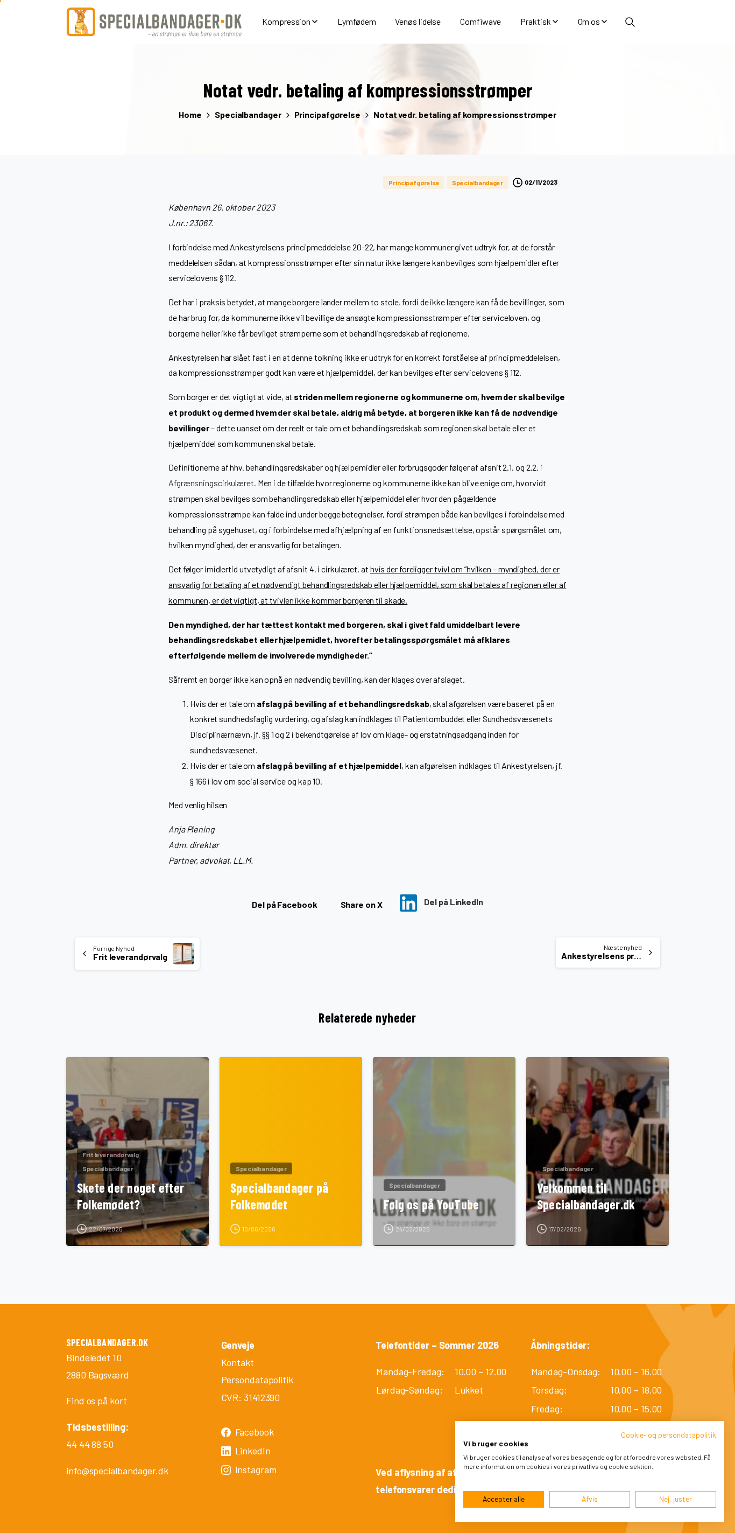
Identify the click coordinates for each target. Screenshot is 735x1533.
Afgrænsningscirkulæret (211, 483)
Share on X (362, 904)
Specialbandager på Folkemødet (279, 1196)
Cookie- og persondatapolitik (668, 1434)
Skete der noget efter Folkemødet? (130, 1196)
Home (190, 114)
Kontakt (237, 1362)
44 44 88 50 (90, 1444)
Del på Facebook (284, 904)
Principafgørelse (327, 114)
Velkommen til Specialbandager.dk (586, 1196)
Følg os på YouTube (431, 1204)
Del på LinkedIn (452, 902)
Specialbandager (248, 114)
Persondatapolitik (257, 1379)
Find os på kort (96, 1400)
